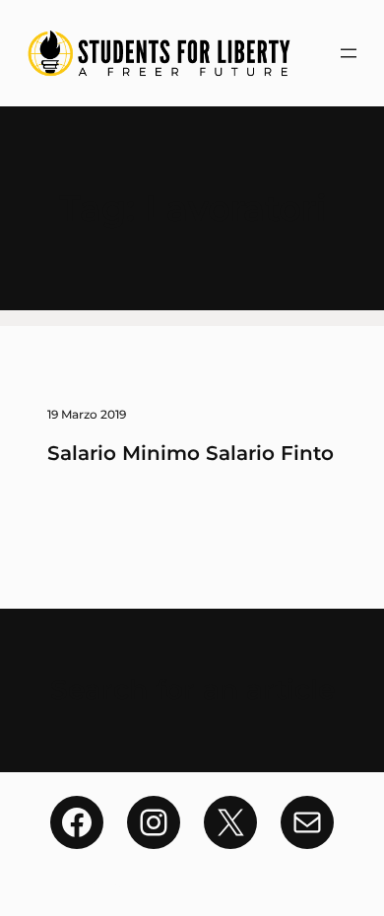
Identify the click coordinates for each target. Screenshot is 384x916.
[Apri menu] (348, 53)
